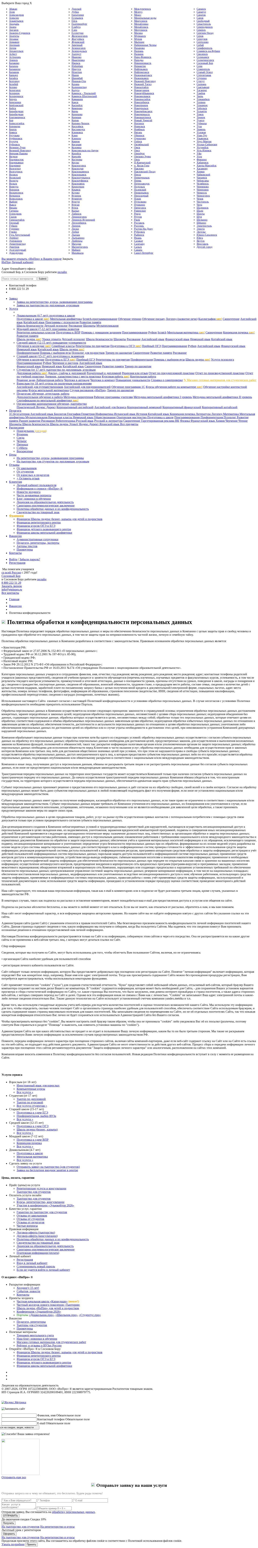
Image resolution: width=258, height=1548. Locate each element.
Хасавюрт (202, 168)
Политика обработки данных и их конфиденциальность (53, 508)
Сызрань (201, 84)
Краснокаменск (80, 171)
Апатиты (14, 36)
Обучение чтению (129, 318)
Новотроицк (141, 105)
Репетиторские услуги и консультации (41, 1188)
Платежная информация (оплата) (38, 1252)
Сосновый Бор (205, 63)
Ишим (75, 75)
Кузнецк (76, 195)
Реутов (138, 216)
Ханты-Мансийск (206, 165)
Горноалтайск (17, 219)
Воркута (13, 186)
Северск (201, 30)
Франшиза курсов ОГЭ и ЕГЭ (36, 525)
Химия (220, 420)
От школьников (27, 468)
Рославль (139, 222)
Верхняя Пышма (18, 153)
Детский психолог (56, 325)
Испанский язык (125, 414)
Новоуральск (141, 108)
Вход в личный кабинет (32, 1263)
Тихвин (201, 102)
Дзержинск (15, 241)
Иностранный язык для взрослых (38, 1085)
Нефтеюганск (141, 72)
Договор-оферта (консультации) (37, 1235)
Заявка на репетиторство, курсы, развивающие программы (55, 302)
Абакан (13, 9)
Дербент (14, 238)
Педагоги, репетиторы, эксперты (38, 542)
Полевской (140, 189)
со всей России (11, 572)
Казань (75, 84)
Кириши (76, 117)
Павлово (139, 168)
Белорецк (14, 93)
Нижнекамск (141, 78)
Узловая (201, 132)
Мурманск (140, 36)
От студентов (25, 471)
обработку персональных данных (73, 1512)
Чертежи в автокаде (77, 380)
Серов (200, 36)
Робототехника (66, 420)
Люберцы (77, 241)
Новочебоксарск (143, 111)
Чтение (243, 420)
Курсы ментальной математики (49, 390)
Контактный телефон (51, 1419)
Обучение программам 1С (128, 386)
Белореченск (16, 96)
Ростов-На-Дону (143, 228)
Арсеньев (14, 45)
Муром (138, 39)
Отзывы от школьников (32, 1215)
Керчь (75, 111)
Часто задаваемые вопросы (34, 495)
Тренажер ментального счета (35, 1335)
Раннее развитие (30, 420)
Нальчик (139, 54)
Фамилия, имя (46, 1415)
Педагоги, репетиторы (31, 1321)
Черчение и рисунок (65, 363)
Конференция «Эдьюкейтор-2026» (39, 1311)
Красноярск (78, 183)
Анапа (12, 27)
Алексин (14, 18)
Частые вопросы (27, 1225)
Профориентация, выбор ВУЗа (36, 1116)
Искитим (77, 72)
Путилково (140, 201)
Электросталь (204, 225)
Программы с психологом (62, 322)
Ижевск (76, 63)
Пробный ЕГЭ (85, 359)
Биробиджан (16, 111)
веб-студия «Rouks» (32, 1399)
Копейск (76, 153)
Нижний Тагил (142, 84)
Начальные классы (60, 417)
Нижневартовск (143, 75)
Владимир (15, 165)
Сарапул (201, 12)
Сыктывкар (203, 87)
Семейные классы (63, 346)
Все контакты (18, 292)
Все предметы (129, 424)
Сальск (138, 247)
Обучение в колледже (34, 346)
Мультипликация (107, 325)
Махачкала (77, 253)
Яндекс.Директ (89, 424)
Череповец (203, 189)
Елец (74, 30)
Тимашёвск (203, 99)
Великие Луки (17, 147)
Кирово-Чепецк (80, 123)
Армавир (14, 42)
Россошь (139, 225)
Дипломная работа (32, 373)
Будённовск (15, 138)
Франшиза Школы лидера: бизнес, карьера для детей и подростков (59, 519)
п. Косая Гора (141, 165)
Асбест (13, 54)
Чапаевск (202, 177)
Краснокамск (79, 174)
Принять (31, 1544)
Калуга (75, 90)
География (74, 414)
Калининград (79, 87)
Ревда (137, 213)
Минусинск (140, 21)
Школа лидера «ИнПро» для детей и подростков (48, 1308)
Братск (13, 129)
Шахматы (89, 325)
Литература (203, 414)
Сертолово (203, 42)
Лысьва (76, 234)
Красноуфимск (80, 180)
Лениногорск (79, 216)
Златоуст (76, 54)
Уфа (199, 153)
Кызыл (75, 210)
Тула (199, 126)
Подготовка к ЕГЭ (60, 359)
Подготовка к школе (33, 318)
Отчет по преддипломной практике (172, 373)
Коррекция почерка (239, 332)
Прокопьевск (141, 192)
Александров (16, 15)
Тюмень (201, 129)
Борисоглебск (16, 123)
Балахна (13, 66)
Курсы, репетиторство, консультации (40, 1202)
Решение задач (26, 380)
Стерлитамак (204, 75)
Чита (199, 204)
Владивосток (16, 159)
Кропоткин (78, 186)
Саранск (201, 9)
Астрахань (15, 57)
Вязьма (13, 207)
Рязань (137, 238)
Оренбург (139, 153)
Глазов (13, 216)
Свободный (203, 21)
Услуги (13, 308)
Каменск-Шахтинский (84, 96)
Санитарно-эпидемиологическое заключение (46, 505)
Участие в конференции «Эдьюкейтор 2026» (45, 1205)
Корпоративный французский (181, 407)
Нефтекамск (141, 69)
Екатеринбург (79, 24)
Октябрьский (141, 144)
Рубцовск (139, 231)
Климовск (77, 132)
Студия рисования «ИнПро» (88, 390)
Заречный (77, 45)
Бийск (12, 108)
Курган (76, 204)
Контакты (15, 553)
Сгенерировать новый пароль (36, 1266)
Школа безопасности (30, 325)
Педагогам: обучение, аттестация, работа (43, 393)
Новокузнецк (141, 90)
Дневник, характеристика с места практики (73, 376)
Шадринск (203, 207)
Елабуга (76, 27)
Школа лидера (29, 339)
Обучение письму (153, 318)
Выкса (12, 204)
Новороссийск (142, 99)
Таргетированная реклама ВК (160, 420)
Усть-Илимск (204, 150)
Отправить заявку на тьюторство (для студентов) (48, 1166)
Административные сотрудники (37, 539)
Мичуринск (140, 30)
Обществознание (105, 417)
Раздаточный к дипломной (104, 373)
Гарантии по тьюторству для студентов (42, 1212)
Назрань (138, 51)
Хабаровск (203, 162)
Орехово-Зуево (142, 156)
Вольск (13, 183)
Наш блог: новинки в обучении (37, 1338)
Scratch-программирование (100, 318)
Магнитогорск (80, 247)
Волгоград (15, 168)
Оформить (9, 1533)
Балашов (14, 72)
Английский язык (152, 339)
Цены (12, 454)
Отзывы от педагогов (30, 1222)
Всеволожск (16, 198)
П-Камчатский (142, 162)
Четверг (22, 441)
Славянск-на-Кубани (208, 51)
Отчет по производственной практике (220, 373)
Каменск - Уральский (84, 93)
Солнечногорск (205, 60)
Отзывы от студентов (30, 1219)
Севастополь (204, 24)
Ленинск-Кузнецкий (83, 219)
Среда (20, 437)
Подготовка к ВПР (68, 332)
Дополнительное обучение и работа (40, 397)
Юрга (200, 238)
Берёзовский (16, 105)
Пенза (137, 174)
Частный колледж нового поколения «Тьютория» (48, 1304)
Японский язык (109, 424)
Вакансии (15, 536)
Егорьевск (77, 18)
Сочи (199, 66)
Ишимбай (77, 78)
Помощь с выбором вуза (55, 352)
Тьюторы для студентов (32, 1325)
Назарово (139, 48)
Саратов (201, 15)
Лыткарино (78, 238)
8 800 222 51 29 (11, 582)
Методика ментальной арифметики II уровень (222, 397)
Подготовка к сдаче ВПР (33, 1139)
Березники (15, 102)
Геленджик (15, 213)
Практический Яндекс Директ (36, 407)
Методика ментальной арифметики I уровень (163, 397)
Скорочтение (231, 318)
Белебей (13, 84)
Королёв (76, 156)
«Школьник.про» (66, 1315)
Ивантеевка (78, 60)
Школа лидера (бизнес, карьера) (37, 1129)
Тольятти (202, 111)
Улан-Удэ (202, 135)
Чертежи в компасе (102, 380)
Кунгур (76, 201)
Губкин (13, 225)
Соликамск (203, 57)
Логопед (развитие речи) (182, 318)
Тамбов (201, 93)
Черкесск (202, 192)
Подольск (139, 186)
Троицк (201, 117)
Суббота (22, 447)
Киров (75, 120)
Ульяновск (202, 138)
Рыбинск (139, 234)
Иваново (76, 57)
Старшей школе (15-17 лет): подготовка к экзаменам (50, 356)
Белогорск (15, 90)
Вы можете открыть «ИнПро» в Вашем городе (32, 258)
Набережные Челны (145, 45)
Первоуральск (142, 177)
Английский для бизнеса (110, 407)
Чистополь (203, 201)
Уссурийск (203, 147)
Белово (13, 87)
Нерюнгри (140, 66)
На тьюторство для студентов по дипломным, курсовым (53, 461)
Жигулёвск (78, 39)
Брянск (13, 132)
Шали (200, 210)
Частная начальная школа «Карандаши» (42, 1301)
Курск (75, 207)
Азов (12, 12)
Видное (13, 156)
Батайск (13, 78)
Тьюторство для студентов (34, 1191)
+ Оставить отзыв (28, 478)
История (142, 414)
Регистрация (17, 562)
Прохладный (141, 195)
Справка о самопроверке (167, 380)
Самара (138, 250)
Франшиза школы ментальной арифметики (44, 532)
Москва (138, 33)
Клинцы (76, 138)
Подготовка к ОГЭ (125, 346)
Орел (137, 150)
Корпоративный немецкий (144, 407)
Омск (137, 147)
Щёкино (201, 222)
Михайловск (141, 27)
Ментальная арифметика (66, 318)
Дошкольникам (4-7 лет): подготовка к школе (46, 315)
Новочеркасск (142, 114)
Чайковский (203, 174)
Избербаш (77, 66)
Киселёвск (77, 126)
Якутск (201, 241)
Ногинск (139, 123)
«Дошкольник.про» (41, 1315)
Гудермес (14, 228)
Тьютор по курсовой (30, 1102)
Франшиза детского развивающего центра (44, 529)
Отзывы (14, 464)
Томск (200, 114)
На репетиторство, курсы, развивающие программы (50, 458)
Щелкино (202, 219)
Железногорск (80, 36)
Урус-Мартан (204, 141)
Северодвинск (205, 27)
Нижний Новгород (145, 81)
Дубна (75, 12)
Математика (231, 414)
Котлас (75, 162)
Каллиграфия (210, 318)
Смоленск (202, 54)
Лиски (75, 228)
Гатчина (13, 210)
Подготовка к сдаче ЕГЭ (32, 1112)
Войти (13, 559)
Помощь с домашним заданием (101, 332)
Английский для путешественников (40, 386)
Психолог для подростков (88, 352)
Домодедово (16, 253)
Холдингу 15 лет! (28, 1287)
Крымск (76, 189)
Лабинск (76, 213)
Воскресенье (25, 451)
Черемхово (203, 186)
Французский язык (177, 339)
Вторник (22, 434)
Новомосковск (142, 96)
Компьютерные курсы (31, 1088)
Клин (75, 135)
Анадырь (14, 24)
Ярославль (202, 244)
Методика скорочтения (78, 397)
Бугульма (14, 135)
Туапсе (200, 120)
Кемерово (77, 108)
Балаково (14, 63)
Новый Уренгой (143, 120)
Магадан (76, 244)
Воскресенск (16, 192)
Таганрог (202, 90)
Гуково (13, 231)
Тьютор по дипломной (31, 1099)
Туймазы (202, 123)
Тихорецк (202, 105)
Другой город (204, 247)
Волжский (15, 177)
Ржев (137, 219)
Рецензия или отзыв (135, 373)
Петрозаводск (142, 183)
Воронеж (14, 189)
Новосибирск (141, 102)
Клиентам (15, 481)
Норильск (139, 126)
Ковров (76, 141)
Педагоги (15, 410)
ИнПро (6, 262)
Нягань (138, 132)
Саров (200, 18)
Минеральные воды (145, 18)
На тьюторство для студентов (20, 1526)
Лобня (75, 231)
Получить (8, 1523)
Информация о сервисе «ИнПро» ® (40, 488)
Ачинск (13, 60)
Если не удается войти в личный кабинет (43, 1269)
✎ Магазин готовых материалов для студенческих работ (220, 380)
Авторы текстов (27, 546)
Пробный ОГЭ (151, 346)
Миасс (137, 15)
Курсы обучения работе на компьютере (174, 386)
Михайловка (141, 24)
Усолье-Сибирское (207, 144)
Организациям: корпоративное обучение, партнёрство (52, 403)
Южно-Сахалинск (207, 234)
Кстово (76, 192)
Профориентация (28, 352)
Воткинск (14, 195)
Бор (11, 120)
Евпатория (78, 15)
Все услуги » (25, 1092)
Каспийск (77, 105)
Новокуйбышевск (144, 93)
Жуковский (78, 42)
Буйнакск (14, 144)
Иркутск (76, 69)
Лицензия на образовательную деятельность (45, 502)
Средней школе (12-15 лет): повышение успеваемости (51, 342)
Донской (76, 9)
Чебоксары (203, 180)
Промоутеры (25, 549)
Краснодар (77, 168)
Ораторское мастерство (132, 417)
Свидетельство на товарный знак (38, 512)
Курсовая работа (115, 376)
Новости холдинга (28, 492)
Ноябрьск (139, 129)
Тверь (200, 96)
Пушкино (139, 204)
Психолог (230, 417)
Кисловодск (78, 129)
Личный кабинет (22, 262)
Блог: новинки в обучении (34, 498)
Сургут (201, 81)
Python (152, 332)
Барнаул (13, 75)
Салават (138, 241)
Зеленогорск (79, 48)
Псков (137, 198)
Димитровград (17, 244)
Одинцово (140, 138)
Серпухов (202, 39)
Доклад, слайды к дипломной (67, 373)
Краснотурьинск (81, 177)
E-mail (41, 1423)
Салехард (139, 244)
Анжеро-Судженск (19, 33)
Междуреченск (142, 9)
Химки (201, 171)
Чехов (200, 198)
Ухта (199, 156)
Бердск (13, 99)
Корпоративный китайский (219, 407)
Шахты (201, 213)
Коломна (76, 147)
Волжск (13, 174)
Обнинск (139, 135)
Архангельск (16, 51)
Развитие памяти (90, 322)
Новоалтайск (141, 87)
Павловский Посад (144, 171)
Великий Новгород (20, 150)
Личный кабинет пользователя (36, 485)
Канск (75, 102)
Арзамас (14, 39)
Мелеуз (138, 12)
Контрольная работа (143, 376)
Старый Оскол (205, 72)
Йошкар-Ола (79, 81)
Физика (185, 420)
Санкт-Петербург (143, 253)
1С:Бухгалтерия (19, 414)
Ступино (202, 78)
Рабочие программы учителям (113, 397)
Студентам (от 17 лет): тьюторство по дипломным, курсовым (56, 369)
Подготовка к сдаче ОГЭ (33, 1126)
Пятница (22, 444)
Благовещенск (17, 117)
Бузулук (13, 141)
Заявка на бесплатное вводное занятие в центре (47, 1170)
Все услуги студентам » (32, 1105)
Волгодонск (15, 171)
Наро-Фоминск (142, 57)
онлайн (62, 272)
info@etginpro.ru (12, 589)
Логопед (217, 414)
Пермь (137, 180)
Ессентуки (77, 33)
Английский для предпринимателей (87, 386)
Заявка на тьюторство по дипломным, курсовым (48, 305)
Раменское (140, 210)
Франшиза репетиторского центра (39, 522)
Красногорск (79, 165)
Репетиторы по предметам (93, 346)
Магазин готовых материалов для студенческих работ (51, 1342)
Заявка (13, 298)
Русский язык (84, 420)
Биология (60, 414)
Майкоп (76, 250)
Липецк (76, 225)
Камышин (77, 99)
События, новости (28, 1291)
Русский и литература (108, 420)
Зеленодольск (79, 51)
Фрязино (202, 159)
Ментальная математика (186, 332)
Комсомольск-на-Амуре (85, 150)
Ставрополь (203, 69)
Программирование (135, 332)
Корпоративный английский (74, 407)
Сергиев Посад (205, 33)
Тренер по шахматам (118, 352)
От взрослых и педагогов (33, 475)
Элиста (201, 228)
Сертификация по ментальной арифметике (47, 400)
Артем (12, 48)
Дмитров (14, 247)
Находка (138, 60)
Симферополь (204, 48)
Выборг (13, 201)
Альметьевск (16, 21)
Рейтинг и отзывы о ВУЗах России (39, 1345)
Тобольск (202, 108)
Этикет (74, 424)
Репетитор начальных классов (36, 332)
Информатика (104, 414)
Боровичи (14, 126)
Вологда (13, 180)
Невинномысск (142, 63)
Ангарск (14, 30)
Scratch (162, 332)
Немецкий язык (200, 339)
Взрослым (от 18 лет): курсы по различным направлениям (54, 383)
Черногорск (203, 195)
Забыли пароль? (29, 559)
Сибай (200, 45)
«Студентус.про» (90, 1315)
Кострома (77, 159)
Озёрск (138, 141)
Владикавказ (16, 162)
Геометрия (88, 414)
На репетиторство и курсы (57, 1526)
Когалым (76, 144)
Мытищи (139, 42)
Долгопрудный (17, 250)
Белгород (14, 81)
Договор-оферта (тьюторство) (36, 1232)
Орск (137, 159)
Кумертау (77, 198)
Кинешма (77, 114)
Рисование (75, 325)
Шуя (199, 216)
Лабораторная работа (49, 380)
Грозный (14, 222)
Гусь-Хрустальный (19, 234)
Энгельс (201, 231)
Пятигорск (140, 207)
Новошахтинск (142, 117)
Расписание (16, 427)
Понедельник (32, 431)
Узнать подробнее (13, 1544)
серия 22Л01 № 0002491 (74, 1385)
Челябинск (203, 183)
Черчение (231, 420)
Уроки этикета (51, 339)
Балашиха (14, 69)
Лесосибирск (79, 222)
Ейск (74, 21)
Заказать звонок (12, 586)
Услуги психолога (222, 359)
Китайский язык (34, 322)
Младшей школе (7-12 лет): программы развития (48, 329)
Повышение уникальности (133, 380)
